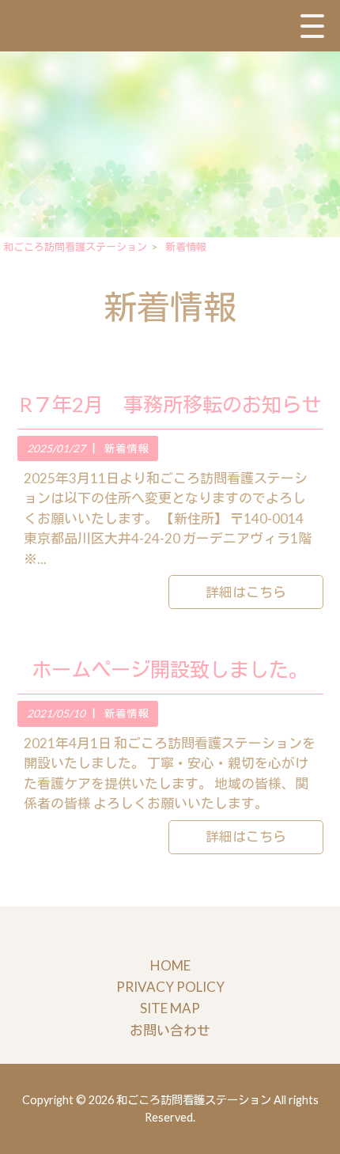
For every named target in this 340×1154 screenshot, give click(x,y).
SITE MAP (170, 1008)
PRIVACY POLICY (170, 986)
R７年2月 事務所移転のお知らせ (170, 404)
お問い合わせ (170, 1030)
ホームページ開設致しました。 (170, 669)
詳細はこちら (246, 592)
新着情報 (126, 448)
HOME (170, 965)
